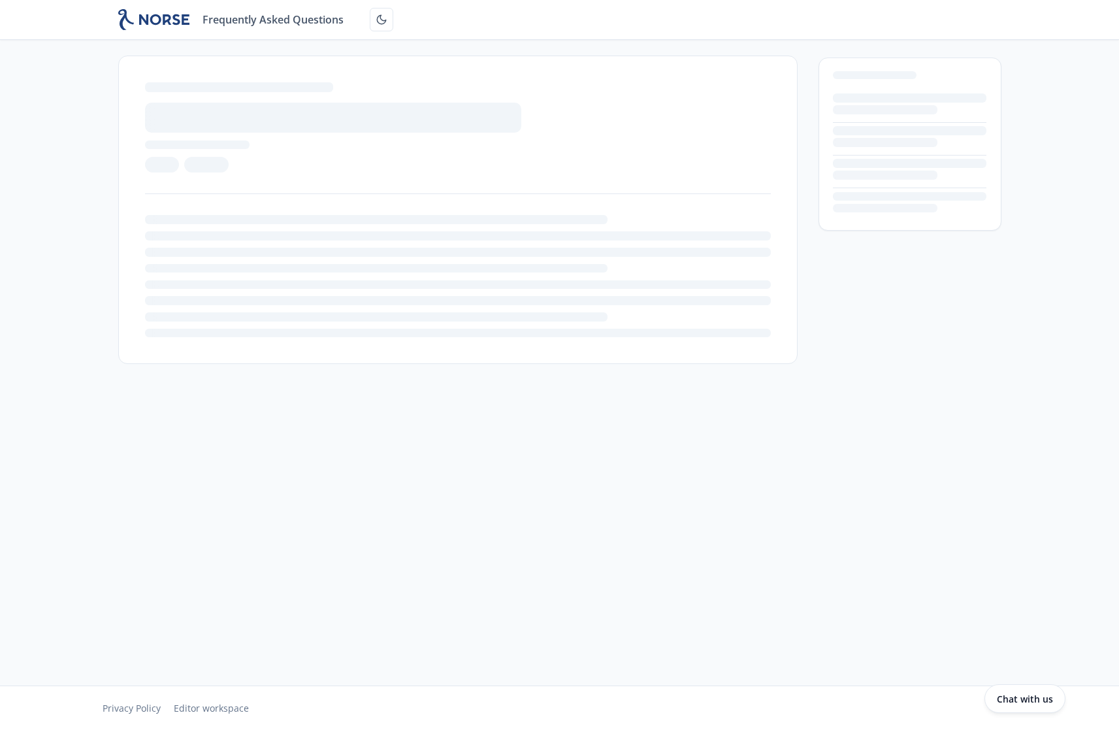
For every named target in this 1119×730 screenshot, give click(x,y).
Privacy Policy (132, 708)
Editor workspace (211, 708)
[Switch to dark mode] (381, 19)
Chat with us (1025, 699)
